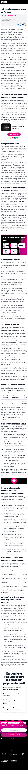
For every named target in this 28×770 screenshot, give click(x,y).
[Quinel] (21, 245)
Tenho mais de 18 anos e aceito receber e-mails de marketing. (12, 738)
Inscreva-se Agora (13, 734)
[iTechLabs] (6, 251)
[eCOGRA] (14, 245)
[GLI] (14, 251)
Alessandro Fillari (12, 15)
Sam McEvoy (13, 19)
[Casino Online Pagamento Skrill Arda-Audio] (4, 2)
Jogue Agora (14, 134)
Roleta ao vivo (4, 114)
